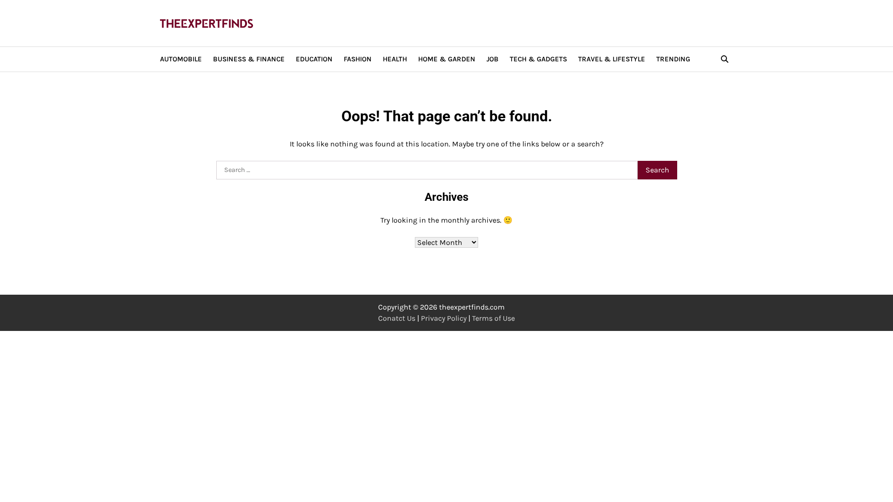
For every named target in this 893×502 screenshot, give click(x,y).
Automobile (181, 59)
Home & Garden (446, 59)
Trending (673, 59)
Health (395, 59)
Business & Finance (249, 59)
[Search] (724, 59)
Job (492, 59)
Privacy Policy (443, 318)
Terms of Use (493, 318)
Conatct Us (396, 318)
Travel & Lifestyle (611, 59)
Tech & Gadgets (538, 59)
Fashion (358, 59)
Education (314, 59)
